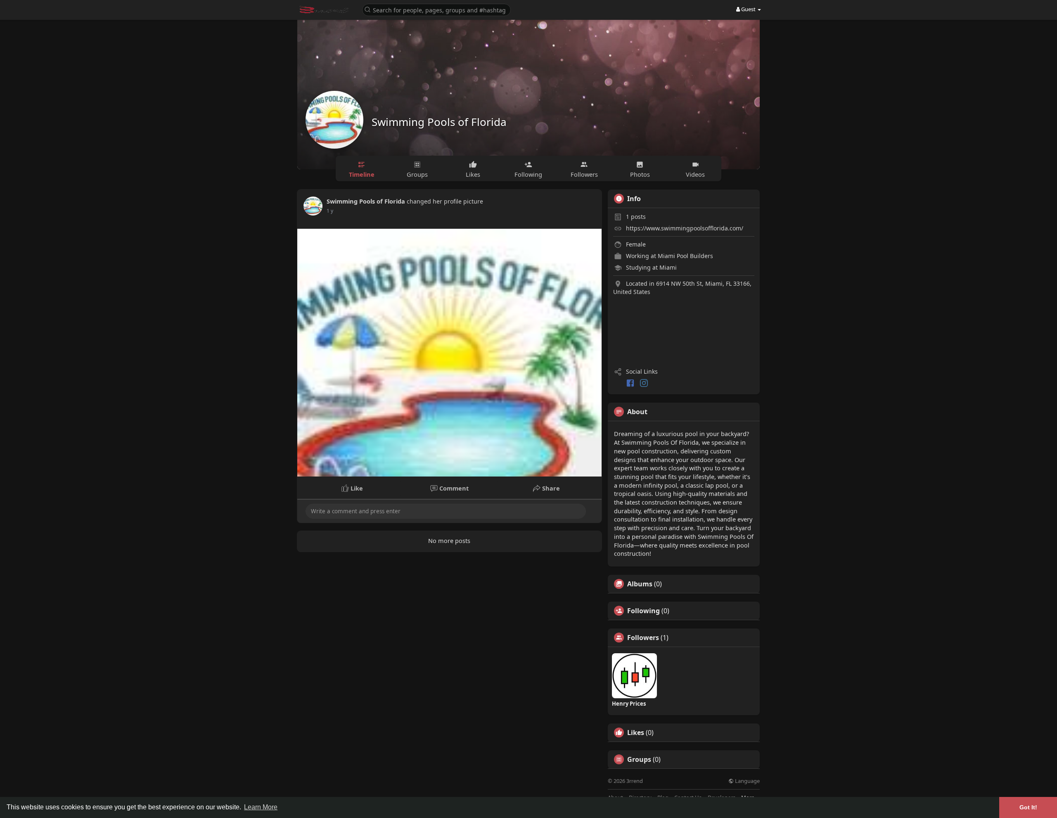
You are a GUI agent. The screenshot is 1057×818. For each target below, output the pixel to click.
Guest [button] (748, 9)
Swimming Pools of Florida (439, 121)
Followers (643, 637)
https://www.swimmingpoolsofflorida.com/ (684, 228)
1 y (330, 210)
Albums (639, 584)
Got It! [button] (1028, 807)
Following (643, 610)
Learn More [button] (260, 807)
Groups (639, 759)
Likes (635, 732)
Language (747, 781)
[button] (436, 9)
